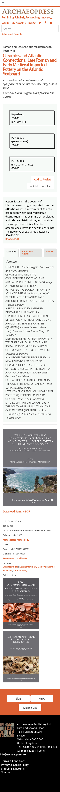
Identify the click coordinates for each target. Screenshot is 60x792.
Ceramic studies (10, 566)
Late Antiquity (20, 570)
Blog (18, 698)
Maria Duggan (23, 93)
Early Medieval (39, 566)
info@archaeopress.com (14, 754)
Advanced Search (11, 34)
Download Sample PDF (16, 511)
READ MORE (12, 239)
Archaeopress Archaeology (16, 539)
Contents (11, 251)
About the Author (27, 252)
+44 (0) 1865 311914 (33, 747)
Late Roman (25, 566)
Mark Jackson (41, 93)
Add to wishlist (42, 186)
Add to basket (42, 179)
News (42, 698)
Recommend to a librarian (15, 558)
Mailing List (30, 707)
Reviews (50, 251)
